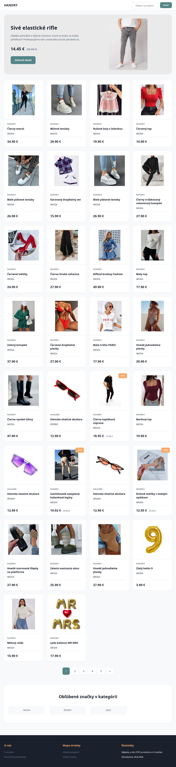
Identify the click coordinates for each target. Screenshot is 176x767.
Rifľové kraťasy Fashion (108, 274)
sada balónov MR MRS (64, 643)
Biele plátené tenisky (20, 199)
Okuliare (55, 414)
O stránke (9, 752)
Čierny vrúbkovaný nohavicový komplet (149, 201)
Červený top (144, 128)
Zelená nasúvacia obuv (64, 568)
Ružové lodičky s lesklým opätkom (151, 495)
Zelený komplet (17, 345)
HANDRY (11, 5)
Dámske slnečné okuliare (66, 419)
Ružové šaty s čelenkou (108, 128)
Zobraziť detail (23, 60)
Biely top (141, 274)
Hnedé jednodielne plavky (148, 346)
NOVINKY (11, 124)
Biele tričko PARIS (104, 345)
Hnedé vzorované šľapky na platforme (22, 570)
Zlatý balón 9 (144, 568)
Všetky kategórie (71, 752)
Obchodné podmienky (15, 757)
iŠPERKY (54, 424)
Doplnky (140, 563)
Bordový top (144, 419)
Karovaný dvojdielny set (65, 199)
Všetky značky (69, 757)
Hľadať (166, 5)
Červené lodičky (17, 274)
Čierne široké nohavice (64, 274)
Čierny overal (15, 128)
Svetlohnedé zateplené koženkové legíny (65, 495)
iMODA (10, 133)
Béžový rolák (15, 643)
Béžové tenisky (59, 128)
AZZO (108, 710)
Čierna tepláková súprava (104, 421)
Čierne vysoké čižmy (20, 419)
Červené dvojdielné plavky (62, 346)
